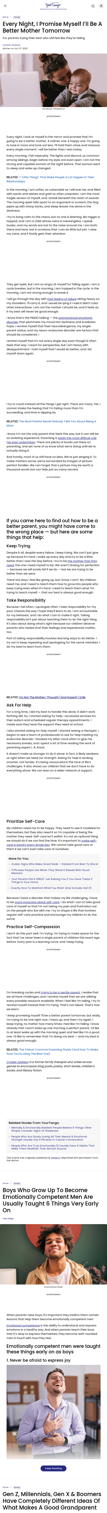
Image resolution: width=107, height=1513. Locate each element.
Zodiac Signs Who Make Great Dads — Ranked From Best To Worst (54, 864)
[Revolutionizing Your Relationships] (53, 5)
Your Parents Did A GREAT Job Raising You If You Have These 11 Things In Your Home (51, 881)
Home (5, 17)
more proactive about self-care (37, 902)
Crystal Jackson (11, 45)
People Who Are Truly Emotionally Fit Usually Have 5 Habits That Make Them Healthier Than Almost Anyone (53, 1147)
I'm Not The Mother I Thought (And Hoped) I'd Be (52, 697)
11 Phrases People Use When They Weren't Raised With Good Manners (50, 872)
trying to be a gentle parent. (61, 992)
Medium (55, 1157)
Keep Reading (53, 1468)
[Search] (92, 6)
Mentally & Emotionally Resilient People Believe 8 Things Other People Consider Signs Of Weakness (51, 1129)
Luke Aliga (8, 1218)
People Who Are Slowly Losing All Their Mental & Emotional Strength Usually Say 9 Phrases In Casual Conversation (49, 1138)
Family (17, 17)
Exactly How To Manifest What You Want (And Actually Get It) (51, 888)
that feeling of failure (61, 299)
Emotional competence (23, 1325)
